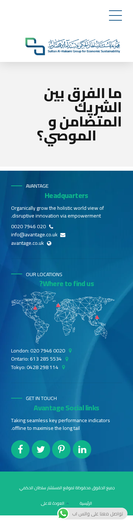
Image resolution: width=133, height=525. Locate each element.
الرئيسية (86, 503)
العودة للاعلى (52, 503)
